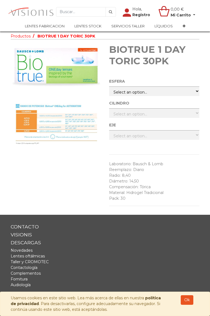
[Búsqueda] (111, 12)
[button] (184, 26)
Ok (187, 299)
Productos (21, 36)
